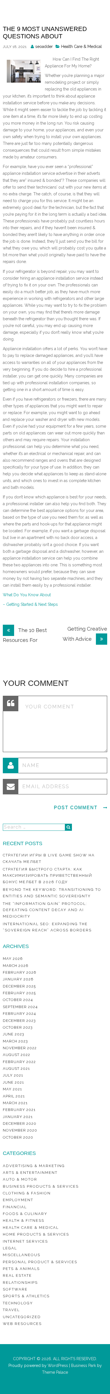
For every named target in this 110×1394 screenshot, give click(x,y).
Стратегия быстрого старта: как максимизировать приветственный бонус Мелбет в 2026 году (47, 875)
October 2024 (18, 1000)
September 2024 (20, 1007)
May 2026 (13, 958)
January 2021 (18, 1117)
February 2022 (19, 1062)
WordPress (57, 1365)
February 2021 (19, 1110)
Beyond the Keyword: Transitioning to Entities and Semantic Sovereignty (52, 892)
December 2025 (19, 986)
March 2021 (15, 1103)
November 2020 (20, 1130)
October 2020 (18, 1137)
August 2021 (16, 1068)
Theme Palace (55, 1372)
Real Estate (17, 1275)
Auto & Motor (20, 1179)
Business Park (83, 1365)
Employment (18, 1200)
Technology (18, 1303)
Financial (15, 1207)
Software (15, 1289)
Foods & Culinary (25, 1214)
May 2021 (12, 1089)
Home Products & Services (36, 1234)
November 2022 (20, 1048)
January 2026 (18, 979)
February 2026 (19, 972)
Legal (10, 1248)
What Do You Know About (27, 595)
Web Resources (22, 1324)
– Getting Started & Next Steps (30, 604)
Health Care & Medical (81, 46)
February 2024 (19, 1013)
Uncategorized (22, 1317)
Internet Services (25, 1241)
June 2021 (13, 1082)
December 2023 (19, 1021)
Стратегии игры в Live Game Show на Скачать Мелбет (49, 858)
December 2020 (19, 1123)
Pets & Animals (21, 1269)
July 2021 (13, 1075)
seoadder (44, 46)
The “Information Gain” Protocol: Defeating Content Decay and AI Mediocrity (45, 910)
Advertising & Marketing (34, 1166)
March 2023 (15, 1041)
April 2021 (14, 1096)
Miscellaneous (21, 1255)
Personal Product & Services (40, 1262)
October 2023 (18, 1027)
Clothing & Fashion (27, 1193)
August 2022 (16, 1055)
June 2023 (13, 1034)
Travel (11, 1310)
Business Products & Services (41, 1186)
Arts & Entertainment (30, 1172)
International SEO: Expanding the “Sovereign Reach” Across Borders (47, 927)
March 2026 (15, 966)
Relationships (20, 1282)
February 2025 (19, 993)
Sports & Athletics (26, 1296)
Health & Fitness (23, 1220)
